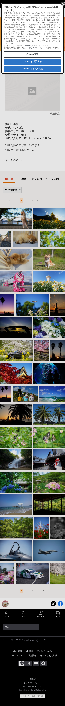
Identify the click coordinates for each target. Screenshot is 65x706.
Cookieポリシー (30, 46)
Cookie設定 (32, 54)
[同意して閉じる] (62, 3)
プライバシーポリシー (37, 48)
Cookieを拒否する (32, 61)
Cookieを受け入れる (32, 68)
